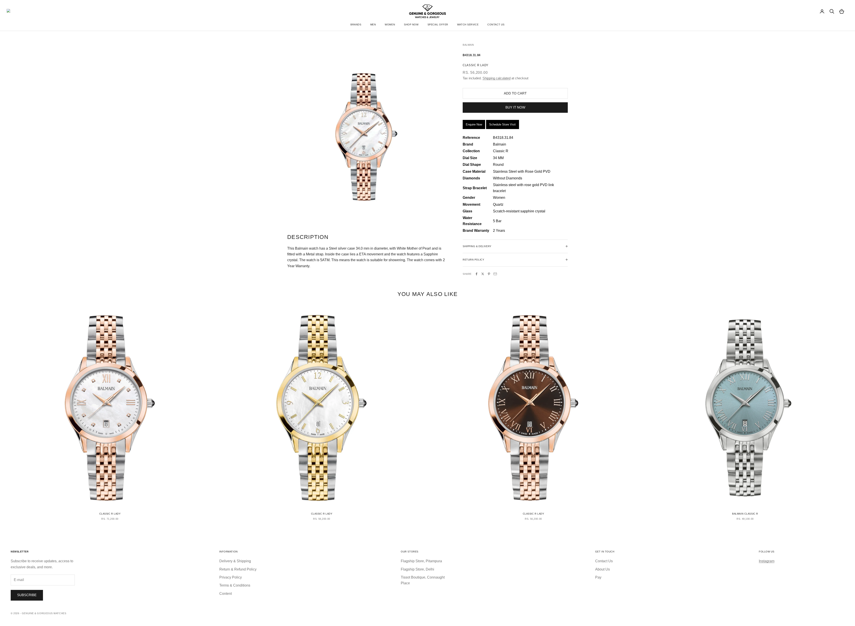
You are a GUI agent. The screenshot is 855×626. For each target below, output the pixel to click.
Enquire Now (474, 124)
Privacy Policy (230, 577)
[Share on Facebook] (476, 274)
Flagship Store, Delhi (417, 569)
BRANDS (355, 24)
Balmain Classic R (745, 513)
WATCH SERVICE (467, 24)
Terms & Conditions (234, 585)
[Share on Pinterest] (489, 274)
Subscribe (27, 595)
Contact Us (604, 561)
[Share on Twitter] (482, 274)
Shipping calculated (496, 78)
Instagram (766, 561)
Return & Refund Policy (237, 569)
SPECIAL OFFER (438, 24)
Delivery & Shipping (235, 561)
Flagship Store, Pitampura (421, 561)
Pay (598, 577)
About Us (602, 569)
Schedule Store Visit (502, 124)
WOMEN (390, 24)
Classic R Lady (110, 513)
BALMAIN (468, 44)
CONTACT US (496, 24)
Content (225, 593)
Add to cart (515, 93)
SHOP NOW (411, 24)
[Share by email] (495, 274)
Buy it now (515, 107)
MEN (373, 24)
